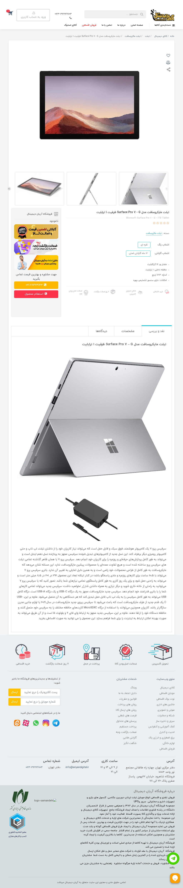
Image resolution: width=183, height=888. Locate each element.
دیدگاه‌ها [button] (101, 331)
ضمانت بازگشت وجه (126, 732)
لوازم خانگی (169, 743)
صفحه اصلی (137, 25)
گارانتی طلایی (130, 737)
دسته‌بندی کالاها (163, 25)
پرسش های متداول (126, 721)
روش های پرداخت (127, 704)
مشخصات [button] (128, 331)
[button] (12, 13)
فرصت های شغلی (127, 715)
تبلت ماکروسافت (154, 233)
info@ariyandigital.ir (77, 767)
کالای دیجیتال (167, 687)
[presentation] (167, 189)
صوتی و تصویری (166, 710)
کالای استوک (70, 25)
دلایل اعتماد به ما (127, 693)
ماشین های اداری (166, 704)
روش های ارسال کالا (126, 710)
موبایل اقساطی (167, 693)
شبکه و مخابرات (166, 715)
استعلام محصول (34, 294)
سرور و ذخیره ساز (165, 721)
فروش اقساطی (89, 25)
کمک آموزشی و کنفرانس (161, 726)
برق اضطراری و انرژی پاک (162, 737)
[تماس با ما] (173, 858)
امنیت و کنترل (167, 732)
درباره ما (121, 25)
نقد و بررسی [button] (156, 331)
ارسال (14, 692)
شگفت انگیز (130, 743)
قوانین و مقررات (128, 699)
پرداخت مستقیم (128, 726)
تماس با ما (107, 25)
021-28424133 (34, 285)
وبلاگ (133, 687)
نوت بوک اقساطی (165, 699)
